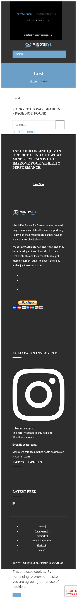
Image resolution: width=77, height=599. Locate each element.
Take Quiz (38, 184)
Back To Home (24, 132)
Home (33, 81)
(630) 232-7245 (43, 20)
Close (17, 595)
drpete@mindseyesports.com (38, 35)
